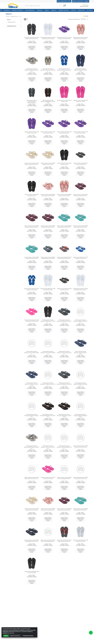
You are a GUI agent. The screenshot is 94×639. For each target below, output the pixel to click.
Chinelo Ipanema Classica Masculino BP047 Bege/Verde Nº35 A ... (48, 70)
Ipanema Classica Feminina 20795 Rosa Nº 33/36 (64, 101)
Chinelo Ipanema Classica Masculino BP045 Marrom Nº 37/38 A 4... (48, 415)
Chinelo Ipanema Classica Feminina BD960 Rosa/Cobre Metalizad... (80, 38)
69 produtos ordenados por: (74, 19)
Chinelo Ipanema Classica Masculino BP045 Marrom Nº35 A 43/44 (64, 415)
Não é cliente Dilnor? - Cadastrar (81, 1)
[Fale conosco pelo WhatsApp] (91, 633)
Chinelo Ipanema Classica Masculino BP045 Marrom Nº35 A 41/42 (48, 101)
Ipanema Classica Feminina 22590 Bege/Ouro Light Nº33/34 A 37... (32, 164)
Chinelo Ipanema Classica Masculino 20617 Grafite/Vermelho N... (31, 352)
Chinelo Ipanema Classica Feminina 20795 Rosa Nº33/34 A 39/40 (31, 320)
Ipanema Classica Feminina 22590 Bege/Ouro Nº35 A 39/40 (48, 164)
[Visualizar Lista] (27, 19)
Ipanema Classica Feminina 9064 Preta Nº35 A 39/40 (32, 195)
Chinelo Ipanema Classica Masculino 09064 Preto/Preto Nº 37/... (80, 321)
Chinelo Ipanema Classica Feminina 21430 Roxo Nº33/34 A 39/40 (64, 38)
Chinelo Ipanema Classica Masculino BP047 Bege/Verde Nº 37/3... (32, 70)
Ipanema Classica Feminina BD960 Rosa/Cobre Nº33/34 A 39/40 (48, 195)
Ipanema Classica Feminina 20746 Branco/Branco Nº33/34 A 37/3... (32, 478)
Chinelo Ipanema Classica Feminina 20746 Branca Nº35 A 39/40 (48, 38)
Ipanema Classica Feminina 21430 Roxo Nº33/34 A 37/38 (48, 132)
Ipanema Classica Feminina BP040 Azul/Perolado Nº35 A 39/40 (31, 258)
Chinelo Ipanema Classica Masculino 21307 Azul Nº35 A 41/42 (80, 70)
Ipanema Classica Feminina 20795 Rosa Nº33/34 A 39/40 (48, 478)
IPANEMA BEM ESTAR (11, 26)
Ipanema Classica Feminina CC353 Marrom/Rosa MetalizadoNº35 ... (48, 541)
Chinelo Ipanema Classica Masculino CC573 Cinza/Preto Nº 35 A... (48, 447)
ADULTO (9, 19)
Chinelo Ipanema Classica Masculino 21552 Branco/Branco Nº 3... (48, 384)
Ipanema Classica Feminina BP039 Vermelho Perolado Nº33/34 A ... (80, 195)
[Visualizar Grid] (25, 19)
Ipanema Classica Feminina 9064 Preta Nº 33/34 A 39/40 (80, 164)
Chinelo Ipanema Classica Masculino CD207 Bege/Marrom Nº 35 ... (64, 447)
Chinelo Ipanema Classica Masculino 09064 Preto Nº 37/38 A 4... (48, 321)
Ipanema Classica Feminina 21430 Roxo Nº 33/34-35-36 (32, 132)
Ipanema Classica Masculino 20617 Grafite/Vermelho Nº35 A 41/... (64, 258)
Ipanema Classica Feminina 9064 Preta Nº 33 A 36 (64, 164)
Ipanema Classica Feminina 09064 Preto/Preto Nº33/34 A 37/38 (80, 446)
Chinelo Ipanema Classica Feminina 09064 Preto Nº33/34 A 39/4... (31, 38)
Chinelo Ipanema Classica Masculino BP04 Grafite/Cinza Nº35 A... (64, 384)
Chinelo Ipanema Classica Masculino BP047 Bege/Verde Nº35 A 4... (31, 447)
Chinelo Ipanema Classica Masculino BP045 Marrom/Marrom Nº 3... (31, 415)
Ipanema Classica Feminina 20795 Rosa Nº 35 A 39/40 (80, 101)
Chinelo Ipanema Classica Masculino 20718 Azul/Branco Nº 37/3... (64, 70)
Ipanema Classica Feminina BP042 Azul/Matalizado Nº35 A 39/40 (48, 258)
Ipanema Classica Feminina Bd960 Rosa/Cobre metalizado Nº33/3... (48, 509)
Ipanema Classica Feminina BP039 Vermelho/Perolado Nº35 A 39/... (48, 226)
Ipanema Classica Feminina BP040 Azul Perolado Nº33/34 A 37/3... (64, 226)
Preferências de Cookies (28, 635)
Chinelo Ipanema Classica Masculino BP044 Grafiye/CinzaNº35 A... (31, 101)
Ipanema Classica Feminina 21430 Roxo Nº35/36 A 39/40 (80, 132)
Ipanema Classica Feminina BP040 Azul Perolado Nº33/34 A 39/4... (80, 226)
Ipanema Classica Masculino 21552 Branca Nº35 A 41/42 (48, 289)
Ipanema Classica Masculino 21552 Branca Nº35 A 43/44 (80, 541)
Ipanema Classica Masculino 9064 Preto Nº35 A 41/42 (64, 289)
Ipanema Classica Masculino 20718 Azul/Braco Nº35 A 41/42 (80, 258)
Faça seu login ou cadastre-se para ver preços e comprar (31, 48)
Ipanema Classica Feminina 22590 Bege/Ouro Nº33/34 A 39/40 (32, 509)
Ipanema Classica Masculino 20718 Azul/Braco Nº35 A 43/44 (31, 289)
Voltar (86, 16)
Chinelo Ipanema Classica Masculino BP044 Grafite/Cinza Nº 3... (64, 321)
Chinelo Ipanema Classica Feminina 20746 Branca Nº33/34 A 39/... (80, 289)
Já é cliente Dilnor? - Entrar (65, 1)
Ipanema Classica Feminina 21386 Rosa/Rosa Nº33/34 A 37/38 (80, 478)
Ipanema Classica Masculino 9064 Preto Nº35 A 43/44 (32, 572)
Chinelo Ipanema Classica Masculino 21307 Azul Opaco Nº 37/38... (31, 384)
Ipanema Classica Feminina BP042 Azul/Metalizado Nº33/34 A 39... (31, 541)
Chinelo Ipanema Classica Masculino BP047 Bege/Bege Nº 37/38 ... (80, 415)
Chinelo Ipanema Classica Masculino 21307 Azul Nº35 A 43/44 (80, 352)
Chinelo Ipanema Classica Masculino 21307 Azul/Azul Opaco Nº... (64, 352)
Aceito (6, 635)
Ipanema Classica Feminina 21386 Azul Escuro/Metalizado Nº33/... (64, 478)
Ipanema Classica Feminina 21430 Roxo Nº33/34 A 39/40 (64, 132)
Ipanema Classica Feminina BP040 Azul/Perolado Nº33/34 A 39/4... (80, 509)
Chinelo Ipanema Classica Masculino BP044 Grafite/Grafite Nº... (80, 384)
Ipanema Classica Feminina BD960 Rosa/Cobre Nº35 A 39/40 (64, 195)
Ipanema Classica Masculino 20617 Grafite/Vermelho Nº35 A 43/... (64, 541)
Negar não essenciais (15, 635)
